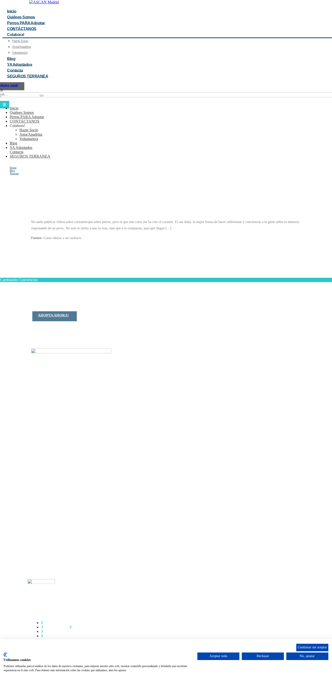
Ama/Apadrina (21, 47)
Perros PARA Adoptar (27, 117)
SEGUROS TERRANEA (27, 76)
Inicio (14, 108)
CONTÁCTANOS (24, 121)
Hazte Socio (20, 41)
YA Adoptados (21, 147)
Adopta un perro (56, 627)
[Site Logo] (44, 2)
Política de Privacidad (61, 631)
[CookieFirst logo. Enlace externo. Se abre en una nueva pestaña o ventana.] (5, 654)
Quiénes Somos (22, 112)
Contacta (16, 152)
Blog (13, 143)
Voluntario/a (28, 139)
